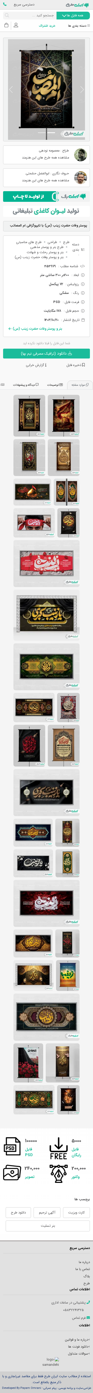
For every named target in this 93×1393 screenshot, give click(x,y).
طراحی (52, 242)
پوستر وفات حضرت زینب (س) (29, 416)
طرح (66, 242)
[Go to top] (78, 1381)
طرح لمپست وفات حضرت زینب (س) (67, 492)
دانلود (44, 353)
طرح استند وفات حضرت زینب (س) (68, 863)
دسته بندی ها (77, 26)
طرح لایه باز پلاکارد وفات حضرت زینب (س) (34, 522)
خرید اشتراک (47, 26)
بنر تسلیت (48, 1226)
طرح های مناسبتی (29, 242)
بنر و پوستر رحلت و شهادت (45, 252)
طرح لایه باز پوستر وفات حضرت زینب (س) (29, 746)
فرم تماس (79, 1318)
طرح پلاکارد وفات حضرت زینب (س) (46, 563)
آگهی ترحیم (47, 1212)
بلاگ (86, 1276)
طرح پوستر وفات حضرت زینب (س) (64, 416)
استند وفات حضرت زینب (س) (67, 833)
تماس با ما (82, 1269)
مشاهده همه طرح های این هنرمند (45, 157)
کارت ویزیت (76, 1212)
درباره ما (84, 1262)
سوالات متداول (78, 1353)
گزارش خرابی (35, 365)
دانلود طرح (18, 1212)
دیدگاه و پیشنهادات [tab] (24, 385)
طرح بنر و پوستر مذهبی (47, 247)
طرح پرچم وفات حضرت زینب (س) (64, 457)
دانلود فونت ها (78, 1346)
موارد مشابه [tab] (79, 385)
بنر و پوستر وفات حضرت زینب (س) (39, 257)
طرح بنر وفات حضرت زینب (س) (46, 615)
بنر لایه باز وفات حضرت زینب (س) (33, 833)
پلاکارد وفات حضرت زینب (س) (32, 492)
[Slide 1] (51, 133)
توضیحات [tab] (53, 385)
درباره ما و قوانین (76, 1339)
